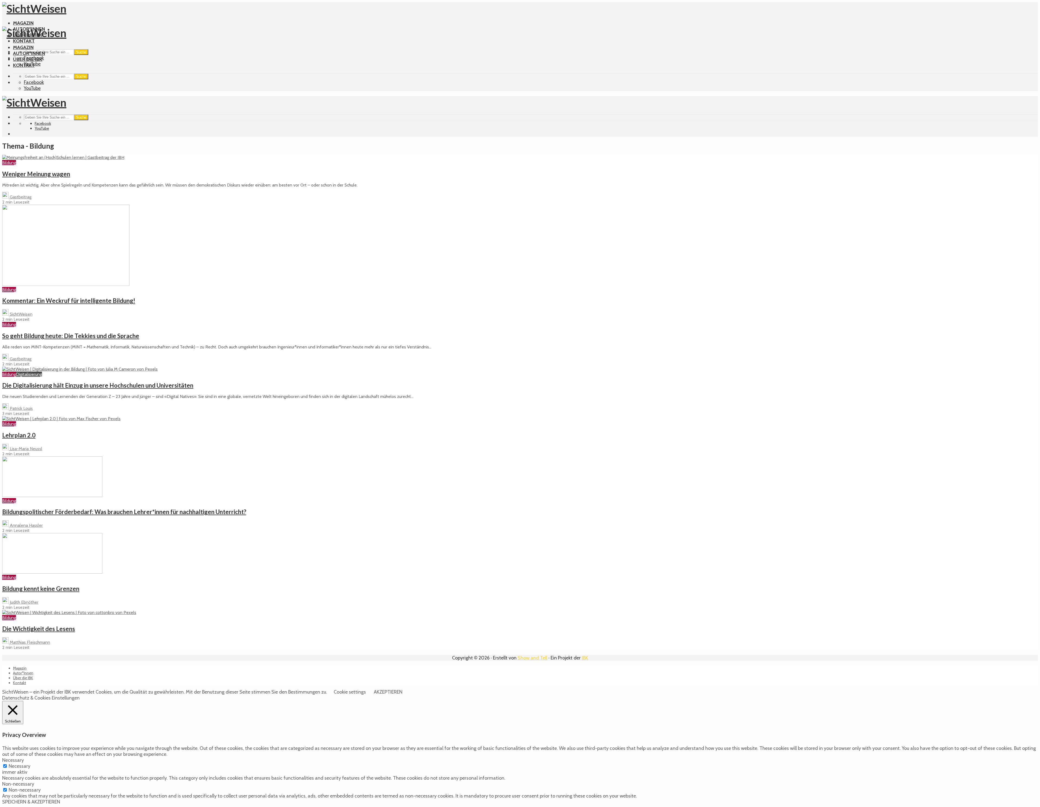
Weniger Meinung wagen (36, 174)
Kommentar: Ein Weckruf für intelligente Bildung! (68, 300)
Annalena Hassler (26, 525)
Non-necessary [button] (18, 784)
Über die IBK (27, 59)
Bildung (9, 162)
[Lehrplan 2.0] (61, 418)
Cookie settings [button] (350, 692)
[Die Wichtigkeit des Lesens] (69, 612)
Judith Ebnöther (23, 602)
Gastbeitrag (20, 197)
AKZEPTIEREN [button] (388, 692)
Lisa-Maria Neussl (25, 448)
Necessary (19, 766)
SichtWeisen (20, 314)
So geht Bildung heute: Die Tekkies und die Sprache (70, 335)
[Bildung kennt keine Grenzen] (52, 572)
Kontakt (24, 41)
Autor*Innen (29, 53)
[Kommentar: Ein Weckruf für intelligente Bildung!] (65, 284)
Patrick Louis (21, 408)
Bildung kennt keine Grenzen (40, 588)
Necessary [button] (13, 760)
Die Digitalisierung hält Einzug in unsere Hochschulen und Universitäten (97, 385)
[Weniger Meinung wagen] (63, 157)
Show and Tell (532, 658)
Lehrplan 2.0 (18, 435)
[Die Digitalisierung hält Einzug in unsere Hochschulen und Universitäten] (80, 369)
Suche (81, 52)
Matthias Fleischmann (29, 642)
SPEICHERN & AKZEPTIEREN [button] (31, 802)
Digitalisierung (29, 374)
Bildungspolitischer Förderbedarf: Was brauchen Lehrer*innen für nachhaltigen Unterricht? (124, 511)
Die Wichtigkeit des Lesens (38, 628)
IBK (585, 658)
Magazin (23, 23)
